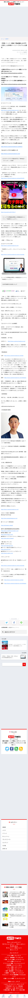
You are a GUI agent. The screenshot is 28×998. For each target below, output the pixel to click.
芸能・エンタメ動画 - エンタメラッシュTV (14, 978)
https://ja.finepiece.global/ (7, 525)
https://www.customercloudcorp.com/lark (13, 355)
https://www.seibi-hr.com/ (7, 534)
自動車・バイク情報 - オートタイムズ (14, 972)
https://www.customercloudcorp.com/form (11, 146)
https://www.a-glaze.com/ (7, 553)
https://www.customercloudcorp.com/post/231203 (12, 178)
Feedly (16, 751)
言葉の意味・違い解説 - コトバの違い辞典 (14, 990)
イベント (4, 833)
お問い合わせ (14, 946)
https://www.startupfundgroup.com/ (9, 518)
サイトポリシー (21, 944)
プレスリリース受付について (15, 948)
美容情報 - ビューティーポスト (14, 965)
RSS (21, 751)
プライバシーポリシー (9, 944)
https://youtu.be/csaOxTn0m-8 (8, 212)
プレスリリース (6, 839)
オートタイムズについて (15, 942)
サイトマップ (14, 949)
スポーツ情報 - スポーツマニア (14, 967)
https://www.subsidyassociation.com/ (9, 530)
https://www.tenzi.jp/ (5, 549)
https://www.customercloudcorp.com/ (10, 110)
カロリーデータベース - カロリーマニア (14, 984)
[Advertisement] (14, 22)
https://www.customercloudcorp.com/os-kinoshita (12, 254)
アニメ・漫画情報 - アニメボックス (14, 957)
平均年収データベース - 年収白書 (15, 986)
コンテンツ (5, 842)
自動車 (10, 627)
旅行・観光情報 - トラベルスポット (14, 971)
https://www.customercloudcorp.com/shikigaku (15, 377)
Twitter (7, 751)
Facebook (11, 751)
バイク (4, 830)
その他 (4, 845)
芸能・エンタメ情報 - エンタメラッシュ (14, 959)
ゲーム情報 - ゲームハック (14, 961)
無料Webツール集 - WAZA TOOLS (14, 988)
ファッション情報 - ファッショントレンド (14, 963)
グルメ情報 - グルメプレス (14, 955)
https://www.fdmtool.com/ (7, 545)
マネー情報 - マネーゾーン (14, 969)
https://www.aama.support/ (7, 538)
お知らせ (4, 848)
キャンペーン (16, 627)
